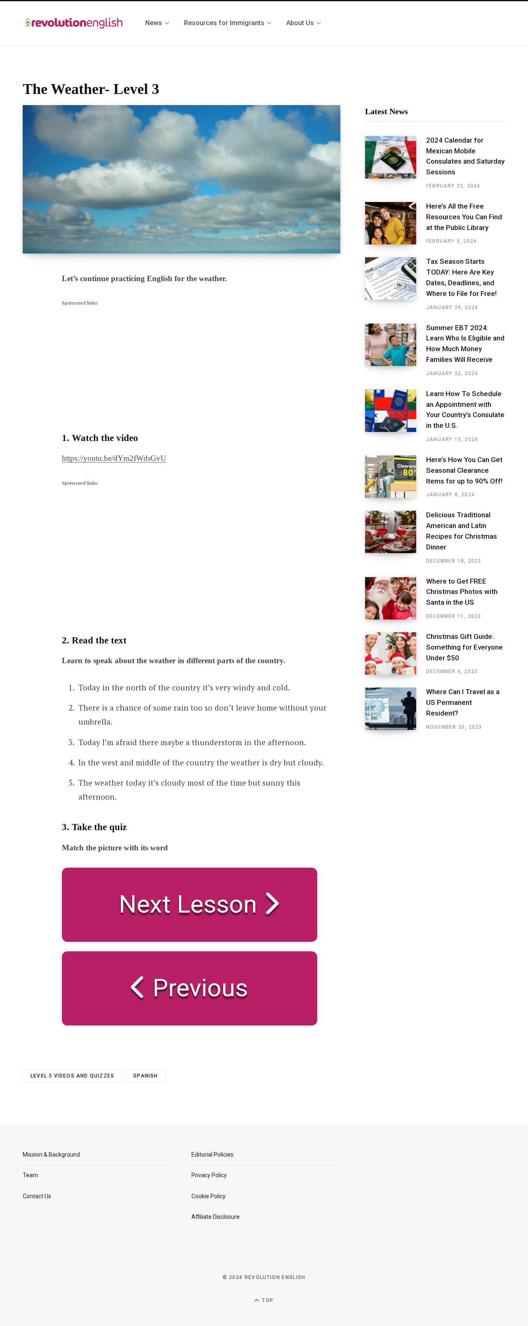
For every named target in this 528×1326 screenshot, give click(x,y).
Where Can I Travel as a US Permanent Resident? (463, 702)
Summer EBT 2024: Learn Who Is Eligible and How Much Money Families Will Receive (465, 344)
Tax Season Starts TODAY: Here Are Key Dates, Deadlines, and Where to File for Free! (461, 277)
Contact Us (37, 1196)
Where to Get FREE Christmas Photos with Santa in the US (461, 592)
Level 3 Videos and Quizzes (72, 1076)
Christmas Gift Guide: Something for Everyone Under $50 (464, 647)
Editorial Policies (212, 1154)
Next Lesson (181, 904)
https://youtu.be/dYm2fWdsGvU (114, 458)
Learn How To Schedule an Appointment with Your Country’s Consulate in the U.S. (465, 409)
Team (30, 1175)
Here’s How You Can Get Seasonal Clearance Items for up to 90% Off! (464, 470)
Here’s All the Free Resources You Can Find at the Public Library (464, 217)
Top (266, 1300)
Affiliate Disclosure (215, 1216)
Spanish (145, 1076)
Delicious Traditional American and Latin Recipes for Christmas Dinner (461, 531)
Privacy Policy (209, 1175)
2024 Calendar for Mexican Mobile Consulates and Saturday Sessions (465, 156)
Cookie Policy (208, 1196)
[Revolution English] (74, 23)
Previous (197, 987)
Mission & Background (51, 1154)
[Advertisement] (124, 359)
